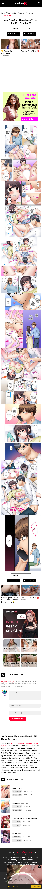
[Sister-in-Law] (6, 797)
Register (4, 681)
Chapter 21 (16, 837)
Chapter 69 (7, 15)
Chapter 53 (17, 810)
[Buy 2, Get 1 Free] (6, 842)
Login (12, 681)
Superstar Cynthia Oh (20, 803)
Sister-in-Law (17, 788)
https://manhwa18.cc (26, 852)
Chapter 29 (17, 791)
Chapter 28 (17, 795)
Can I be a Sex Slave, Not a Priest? (24, 818)
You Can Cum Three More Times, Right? (21, 13)
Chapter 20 (17, 840)
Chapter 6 (16, 825)
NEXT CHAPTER (29, 34)
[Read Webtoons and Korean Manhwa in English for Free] (21, 4)
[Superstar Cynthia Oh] (6, 812)
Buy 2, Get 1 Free (18, 834)
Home (3, 13)
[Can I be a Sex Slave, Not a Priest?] (6, 827)
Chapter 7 (16, 822)
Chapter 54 (17, 806)
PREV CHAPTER (13, 34)
